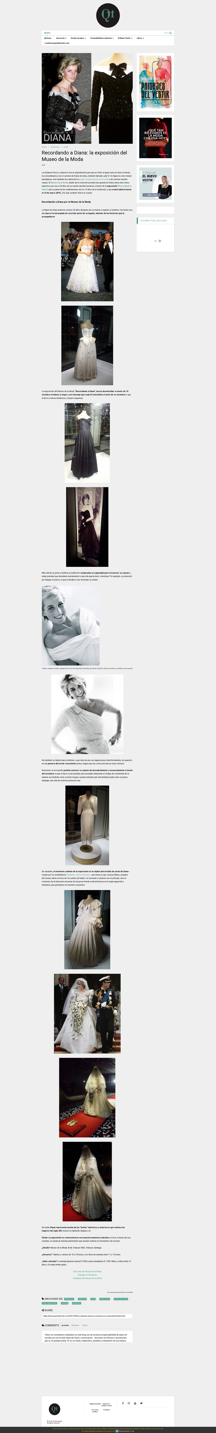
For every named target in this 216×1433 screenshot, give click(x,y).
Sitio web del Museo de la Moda (87, 1271)
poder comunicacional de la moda (94, 179)
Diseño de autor (77, 38)
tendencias (55, 147)
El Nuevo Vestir (124, 38)
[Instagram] (129, 1403)
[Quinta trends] (108, 27)
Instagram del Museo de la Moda (87, 1278)
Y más (132, 1431)
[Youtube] (135, 1403)
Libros (139, 38)
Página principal (95, 1404)
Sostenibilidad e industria (101, 38)
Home (48, 38)
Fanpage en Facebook (87, 1275)
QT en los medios (95, 1410)
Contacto (106, 1410)
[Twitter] (141, 1403)
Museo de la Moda (59, 182)
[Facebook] (123, 1403)
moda (66, 147)
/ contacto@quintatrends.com (56, 43)
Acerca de (60, 38)
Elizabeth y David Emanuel (77, 875)
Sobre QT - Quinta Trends (107, 1404)
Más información (124, 1431)
